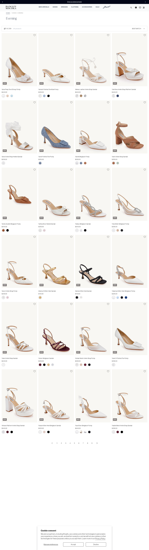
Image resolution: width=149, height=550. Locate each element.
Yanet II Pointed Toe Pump (120, 358)
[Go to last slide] (3, 1)
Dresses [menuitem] (64, 7)
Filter (8, 28)
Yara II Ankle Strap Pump (9, 291)
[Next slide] (145, 1)
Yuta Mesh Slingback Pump (120, 224)
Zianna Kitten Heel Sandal (83, 291)
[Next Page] (97, 443)
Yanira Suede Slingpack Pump (11, 224)
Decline (96, 544)
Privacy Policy (100, 539)
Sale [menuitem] (97, 7)
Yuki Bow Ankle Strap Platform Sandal (124, 89)
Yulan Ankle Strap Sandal (10, 358)
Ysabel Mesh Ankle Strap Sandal (122, 425)
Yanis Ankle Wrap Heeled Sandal (12, 157)
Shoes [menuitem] (55, 7)
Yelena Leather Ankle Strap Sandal (86, 89)
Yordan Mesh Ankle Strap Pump (85, 358)
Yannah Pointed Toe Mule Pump (48, 89)
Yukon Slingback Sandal (46, 358)
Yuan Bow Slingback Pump (83, 425)
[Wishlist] (140, 7)
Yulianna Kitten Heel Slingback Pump (123, 291)
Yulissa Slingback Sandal (83, 224)
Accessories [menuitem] (87, 7)
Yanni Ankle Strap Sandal (120, 157)
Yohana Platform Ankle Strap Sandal (13, 425)
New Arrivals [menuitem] (44, 7)
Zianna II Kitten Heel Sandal (47, 291)
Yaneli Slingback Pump (82, 157)
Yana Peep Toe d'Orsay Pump (11, 89)
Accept (73, 544)
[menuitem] (106, 7)
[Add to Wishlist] (34, 35)
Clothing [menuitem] (75, 7)
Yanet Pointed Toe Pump (46, 157)
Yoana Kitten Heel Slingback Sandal (49, 425)
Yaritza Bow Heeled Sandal (46, 224)
